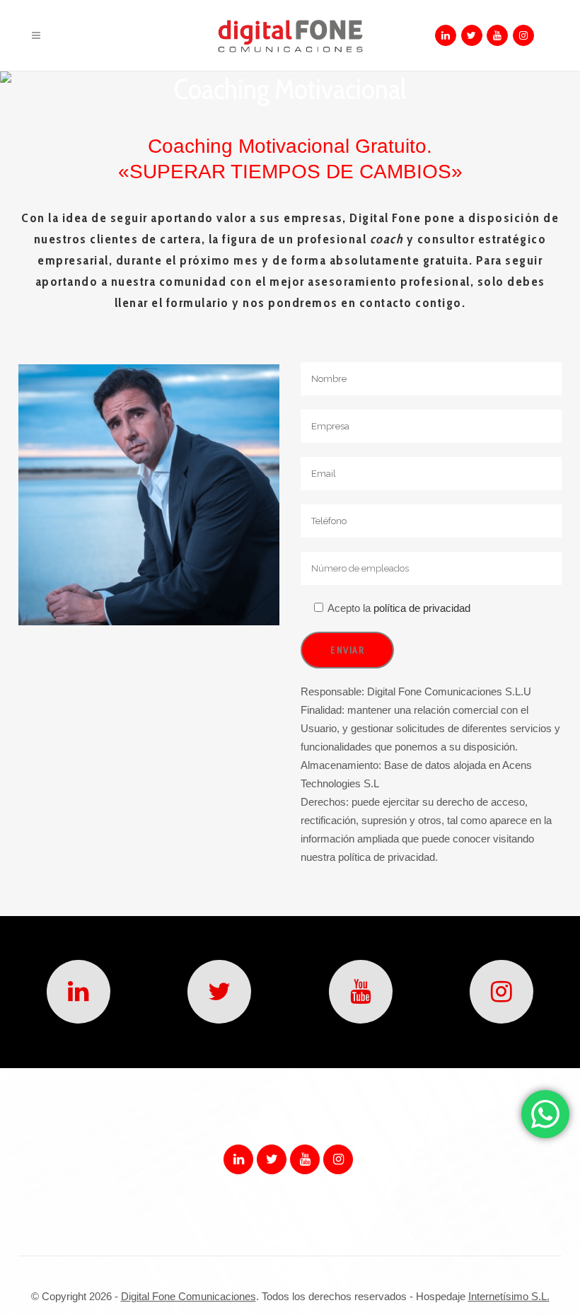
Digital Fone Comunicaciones (188, 1296)
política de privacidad (420, 608)
